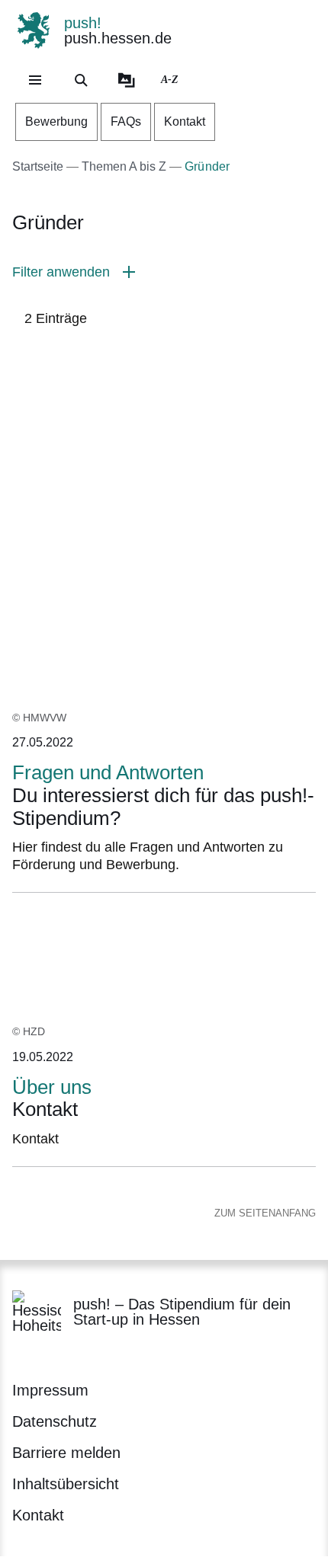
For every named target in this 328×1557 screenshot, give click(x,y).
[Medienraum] (126, 80)
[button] (164, 272)
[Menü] (35, 80)
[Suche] (80, 80)
